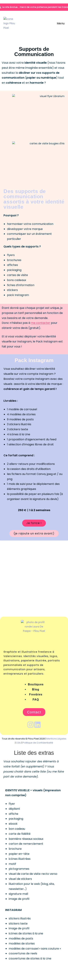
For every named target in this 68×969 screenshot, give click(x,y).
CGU (18, 742)
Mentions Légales (56, 738)
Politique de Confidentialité (38, 742)
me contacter (40, 323)
